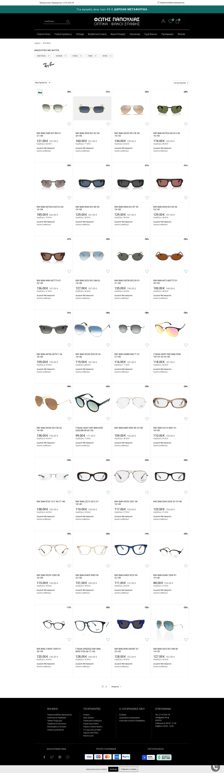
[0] (170, 23)
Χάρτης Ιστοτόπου (90, 733)
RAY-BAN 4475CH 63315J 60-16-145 (50, 208)
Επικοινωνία (88, 736)
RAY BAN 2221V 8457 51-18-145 (165, 429)
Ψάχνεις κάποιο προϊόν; (92, 727)
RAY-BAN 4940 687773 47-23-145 (49, 282)
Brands (181, 34)
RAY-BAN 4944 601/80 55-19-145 (88, 208)
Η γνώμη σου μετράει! (92, 730)
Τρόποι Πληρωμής (54, 721)
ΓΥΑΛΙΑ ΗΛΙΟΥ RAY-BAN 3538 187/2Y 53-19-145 (167, 355)
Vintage (80, 34)
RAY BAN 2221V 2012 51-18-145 (87, 503)
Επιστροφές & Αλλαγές (56, 727)
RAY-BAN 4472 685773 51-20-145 (165, 282)
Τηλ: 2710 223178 (162, 715)
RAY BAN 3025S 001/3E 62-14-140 (49, 429)
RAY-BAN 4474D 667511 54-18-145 (49, 355)
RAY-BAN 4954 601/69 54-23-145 (165, 208)
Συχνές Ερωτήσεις (91, 724)
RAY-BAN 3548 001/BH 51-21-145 (49, 134)
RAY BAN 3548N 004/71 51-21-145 (127, 355)
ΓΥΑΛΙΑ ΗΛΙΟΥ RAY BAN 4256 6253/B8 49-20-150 (89, 429)
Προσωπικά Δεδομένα (92, 721)
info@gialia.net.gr (162, 717)
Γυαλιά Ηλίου (43, 34)
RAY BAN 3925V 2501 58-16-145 (126, 503)
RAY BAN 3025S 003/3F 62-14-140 (88, 355)
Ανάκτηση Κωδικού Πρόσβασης (132, 721)
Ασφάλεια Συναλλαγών (56, 724)
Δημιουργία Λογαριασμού (129, 718)
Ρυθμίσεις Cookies (128, 769)
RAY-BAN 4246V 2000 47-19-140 (165, 576)
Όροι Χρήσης (88, 718)
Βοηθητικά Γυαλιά (97, 34)
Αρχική (37, 43)
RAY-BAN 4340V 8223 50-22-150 (126, 576)
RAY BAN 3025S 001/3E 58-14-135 (127, 134)
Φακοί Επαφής (118, 34)
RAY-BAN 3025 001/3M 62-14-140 (88, 282)
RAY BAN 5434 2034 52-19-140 (167, 501)
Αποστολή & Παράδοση (56, 718)
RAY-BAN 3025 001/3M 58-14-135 (165, 650)
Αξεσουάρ (135, 34)
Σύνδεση (122, 715)
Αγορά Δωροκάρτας (55, 730)
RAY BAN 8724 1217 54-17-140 (51, 501)
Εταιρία (86, 715)
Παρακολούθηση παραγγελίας (172, 3)
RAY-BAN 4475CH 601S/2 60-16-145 (166, 134)
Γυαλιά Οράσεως (63, 34)
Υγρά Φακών (150, 34)
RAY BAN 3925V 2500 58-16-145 (48, 576)
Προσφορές (167, 34)
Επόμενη (115, 687)
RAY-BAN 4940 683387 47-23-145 (126, 650)
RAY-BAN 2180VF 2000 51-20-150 (49, 650)
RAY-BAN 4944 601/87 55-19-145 (126, 208)
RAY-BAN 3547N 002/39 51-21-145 (127, 282)
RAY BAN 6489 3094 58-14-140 (128, 428)
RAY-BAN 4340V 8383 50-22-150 (87, 576)
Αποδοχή (113, 769)
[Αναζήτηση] (68, 21)
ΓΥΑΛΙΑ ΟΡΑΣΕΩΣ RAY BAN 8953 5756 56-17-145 (88, 650)
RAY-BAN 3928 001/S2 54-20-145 (88, 134)
